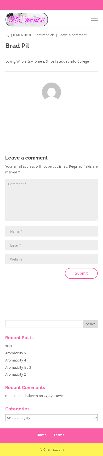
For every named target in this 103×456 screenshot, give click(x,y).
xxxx (8, 345)
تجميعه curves (54, 395)
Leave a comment (72, 35)
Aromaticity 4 (15, 360)
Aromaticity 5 (15, 353)
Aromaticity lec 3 (18, 367)
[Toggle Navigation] (94, 20)
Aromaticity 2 (15, 374)
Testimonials (45, 35)
